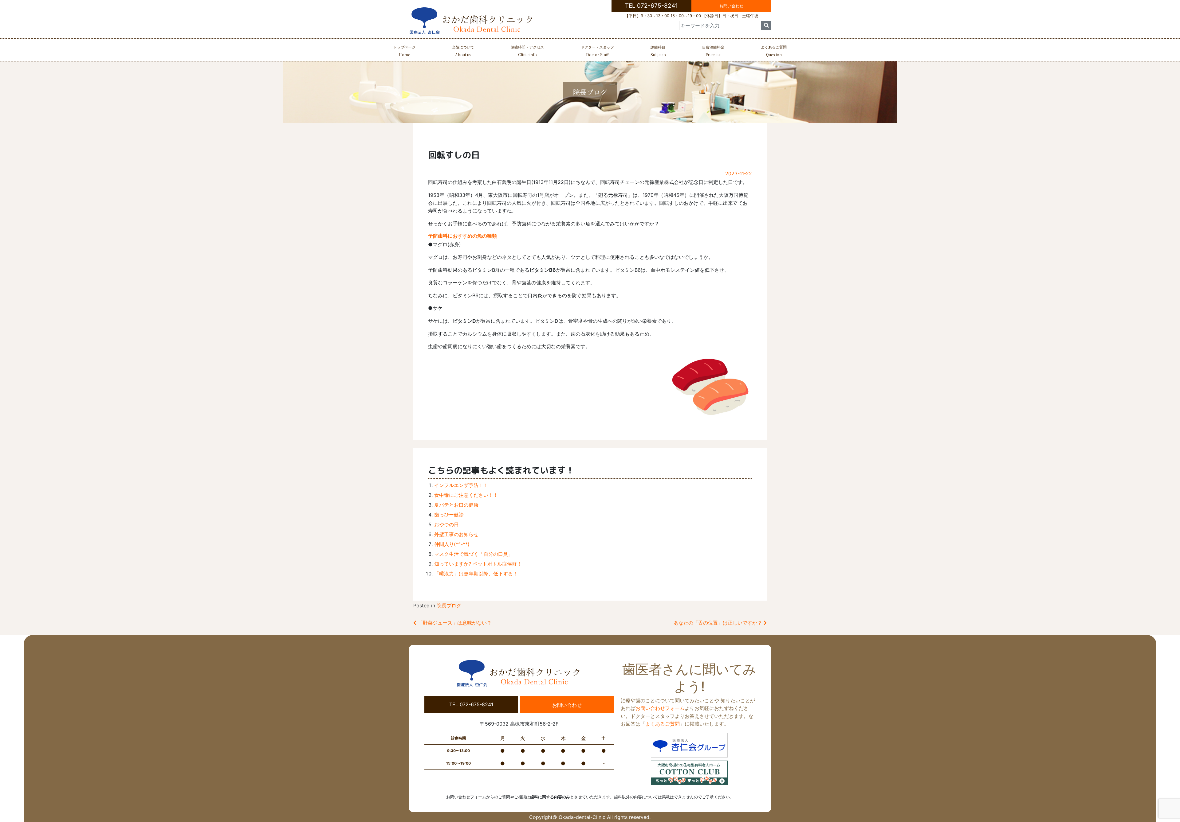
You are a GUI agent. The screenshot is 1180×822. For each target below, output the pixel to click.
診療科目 (658, 51)
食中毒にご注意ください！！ (466, 495)
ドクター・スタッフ (597, 51)
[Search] (766, 25)
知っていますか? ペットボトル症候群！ (478, 564)
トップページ (404, 51)
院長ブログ (449, 605)
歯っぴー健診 (449, 515)
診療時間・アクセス (527, 51)
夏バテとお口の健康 (456, 505)
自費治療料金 (713, 51)
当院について (463, 51)
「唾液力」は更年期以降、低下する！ (476, 574)
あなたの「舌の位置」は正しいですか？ (719, 623)
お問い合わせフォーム (660, 708)
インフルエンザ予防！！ (461, 485)
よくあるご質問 (774, 51)
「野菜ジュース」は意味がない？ (454, 623)
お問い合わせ (731, 5)
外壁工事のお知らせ (456, 534)
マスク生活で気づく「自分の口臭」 (473, 554)
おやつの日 (446, 524)
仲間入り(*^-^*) (452, 544)
